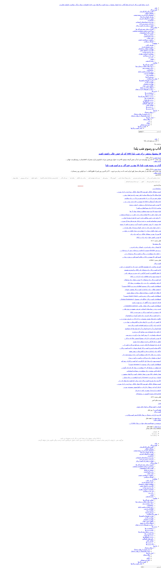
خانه (156, 8)
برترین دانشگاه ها (148, 101)
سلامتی (155, 63)
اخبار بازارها (150, 117)
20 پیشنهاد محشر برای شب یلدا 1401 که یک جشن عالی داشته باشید (130, 154)
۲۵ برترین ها (150, 109)
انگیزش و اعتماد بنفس (147, 50)
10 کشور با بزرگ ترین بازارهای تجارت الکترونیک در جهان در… (142, 322)
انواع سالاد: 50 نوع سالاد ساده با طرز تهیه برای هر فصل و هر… (142, 195)
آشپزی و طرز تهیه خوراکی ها (145, 29)
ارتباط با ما (154, 435)
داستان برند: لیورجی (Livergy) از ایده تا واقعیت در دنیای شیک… (141, 377)
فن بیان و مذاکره (148, 55)
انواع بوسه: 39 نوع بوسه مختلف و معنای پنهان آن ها (145, 211)
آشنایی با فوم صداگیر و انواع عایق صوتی (148, 407)
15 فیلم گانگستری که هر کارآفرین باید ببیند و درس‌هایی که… (142, 273)
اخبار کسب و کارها (136, 128)
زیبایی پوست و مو (148, 68)
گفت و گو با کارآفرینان (147, 11)
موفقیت (154, 43)
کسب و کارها (142, 126)
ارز (149, 121)
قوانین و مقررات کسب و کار (145, 25)
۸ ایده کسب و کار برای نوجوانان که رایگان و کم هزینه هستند (142, 270)
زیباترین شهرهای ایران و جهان (144, 89)
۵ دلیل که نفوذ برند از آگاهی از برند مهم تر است (146, 302)
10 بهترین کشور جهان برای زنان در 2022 (148, 237)
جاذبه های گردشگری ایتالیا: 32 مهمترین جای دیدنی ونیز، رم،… (142, 201)
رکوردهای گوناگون (148, 103)
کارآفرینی (151, 20)
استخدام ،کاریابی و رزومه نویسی (144, 15)
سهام (148, 123)
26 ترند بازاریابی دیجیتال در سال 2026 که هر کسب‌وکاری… (143, 415)
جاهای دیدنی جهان (148, 86)
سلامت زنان (150, 75)
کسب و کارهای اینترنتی (146, 18)
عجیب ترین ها (149, 94)
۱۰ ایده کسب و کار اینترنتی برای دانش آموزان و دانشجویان (143, 315)
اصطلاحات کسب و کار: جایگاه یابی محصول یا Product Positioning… (140, 299)
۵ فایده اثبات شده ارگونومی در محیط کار (148, 394)
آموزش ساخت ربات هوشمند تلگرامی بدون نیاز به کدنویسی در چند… (140, 267)
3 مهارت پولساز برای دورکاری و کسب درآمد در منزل (144, 358)
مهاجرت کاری (149, 82)
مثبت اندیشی (150, 61)
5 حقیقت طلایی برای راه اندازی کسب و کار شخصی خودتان (143, 289)
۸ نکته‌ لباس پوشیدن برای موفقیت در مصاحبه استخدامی (144, 371)
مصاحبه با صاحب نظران (146, 54)
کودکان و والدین (149, 41)
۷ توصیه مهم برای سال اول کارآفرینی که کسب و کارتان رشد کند (141, 361)
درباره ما (154, 433)
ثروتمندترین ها (149, 93)
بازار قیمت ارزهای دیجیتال (142, 114)
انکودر (142, 181)
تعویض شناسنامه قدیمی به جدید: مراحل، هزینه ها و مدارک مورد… (141, 221)
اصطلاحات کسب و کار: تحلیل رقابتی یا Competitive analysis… (142, 306)
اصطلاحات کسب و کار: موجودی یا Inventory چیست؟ (144, 364)
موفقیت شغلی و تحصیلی (146, 48)
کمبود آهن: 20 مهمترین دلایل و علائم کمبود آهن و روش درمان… (141, 257)
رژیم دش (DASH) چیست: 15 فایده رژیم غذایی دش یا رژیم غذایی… (140, 250)
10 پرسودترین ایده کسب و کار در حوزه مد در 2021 (145, 312)
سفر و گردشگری (152, 78)
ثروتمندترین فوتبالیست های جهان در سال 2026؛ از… (145, 423)
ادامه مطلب (157, 161)
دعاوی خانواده (34, 178)
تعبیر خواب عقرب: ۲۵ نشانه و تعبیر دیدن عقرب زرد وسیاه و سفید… (140, 214)
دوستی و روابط (149, 34)
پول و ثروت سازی (148, 52)
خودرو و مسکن (145, 124)
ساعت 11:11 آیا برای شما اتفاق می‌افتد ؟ (148, 208)
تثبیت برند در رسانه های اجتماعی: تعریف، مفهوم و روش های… (141, 309)
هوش (152, 59)
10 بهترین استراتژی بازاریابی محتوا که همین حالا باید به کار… (142, 338)
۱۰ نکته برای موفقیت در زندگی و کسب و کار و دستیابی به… (142, 254)
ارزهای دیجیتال (149, 112)
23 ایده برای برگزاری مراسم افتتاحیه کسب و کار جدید (144, 325)
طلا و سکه (146, 119)
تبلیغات (155, 431)
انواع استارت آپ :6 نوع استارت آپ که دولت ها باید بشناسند (143, 328)
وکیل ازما (72, 178)
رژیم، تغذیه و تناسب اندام (146, 71)
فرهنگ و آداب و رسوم (147, 87)
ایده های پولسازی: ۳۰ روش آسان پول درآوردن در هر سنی (143, 335)
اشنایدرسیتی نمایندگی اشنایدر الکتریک (49, 178)
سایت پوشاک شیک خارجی (124, 178)
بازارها (155, 110)
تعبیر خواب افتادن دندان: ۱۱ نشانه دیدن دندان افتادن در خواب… (141, 231)
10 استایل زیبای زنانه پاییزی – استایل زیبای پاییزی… (145, 247)
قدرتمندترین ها (149, 98)
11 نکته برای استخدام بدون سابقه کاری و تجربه (146, 332)
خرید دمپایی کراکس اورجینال (153, 181)
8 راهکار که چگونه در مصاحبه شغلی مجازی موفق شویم (144, 293)
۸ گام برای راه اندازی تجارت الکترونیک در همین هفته (145, 351)
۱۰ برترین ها (150, 107)
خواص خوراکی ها (148, 64)
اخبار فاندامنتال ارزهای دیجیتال (140, 116)
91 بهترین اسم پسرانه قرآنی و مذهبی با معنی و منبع (145, 205)
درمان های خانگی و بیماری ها (145, 66)
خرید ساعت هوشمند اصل (94, 178)
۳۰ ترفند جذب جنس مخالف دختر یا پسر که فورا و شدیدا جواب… (141, 218)
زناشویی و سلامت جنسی (146, 40)
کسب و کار (153, 10)
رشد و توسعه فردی (148, 47)
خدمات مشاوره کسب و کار (153, 178)
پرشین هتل (105, 178)
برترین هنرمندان (149, 100)
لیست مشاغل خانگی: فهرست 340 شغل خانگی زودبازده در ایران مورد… (139, 192)
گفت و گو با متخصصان (147, 32)
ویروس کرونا (149, 77)
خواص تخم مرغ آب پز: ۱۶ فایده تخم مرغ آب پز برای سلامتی (142, 198)
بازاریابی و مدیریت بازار (146, 24)
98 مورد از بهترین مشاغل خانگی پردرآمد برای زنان (145, 234)
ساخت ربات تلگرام (81, 178)
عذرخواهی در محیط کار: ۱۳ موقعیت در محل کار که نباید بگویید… (141, 367)
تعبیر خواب (150, 38)
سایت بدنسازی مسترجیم (139, 178)
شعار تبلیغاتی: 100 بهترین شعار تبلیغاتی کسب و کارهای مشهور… (141, 374)
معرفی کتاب (150, 45)
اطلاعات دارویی (149, 73)
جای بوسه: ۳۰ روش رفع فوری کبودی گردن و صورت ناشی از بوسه (140, 224)
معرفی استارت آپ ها (147, 17)
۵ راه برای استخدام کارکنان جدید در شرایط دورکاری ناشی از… (141, 345)
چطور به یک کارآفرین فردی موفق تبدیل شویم (147, 341)
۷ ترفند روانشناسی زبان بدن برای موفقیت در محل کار (144, 283)
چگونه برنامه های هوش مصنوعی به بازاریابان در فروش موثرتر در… (140, 319)
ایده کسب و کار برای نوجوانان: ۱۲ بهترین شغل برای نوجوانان (142, 280)
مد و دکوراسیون (149, 36)
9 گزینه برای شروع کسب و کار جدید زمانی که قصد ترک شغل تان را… (139, 381)
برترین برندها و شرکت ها (146, 96)
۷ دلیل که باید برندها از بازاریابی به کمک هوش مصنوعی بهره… (142, 387)
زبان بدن (151, 57)
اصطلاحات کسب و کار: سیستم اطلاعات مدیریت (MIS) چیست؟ (141, 286)
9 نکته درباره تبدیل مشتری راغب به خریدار (148, 390)
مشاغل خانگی (149, 13)
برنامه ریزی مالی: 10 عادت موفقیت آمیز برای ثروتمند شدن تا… (141, 354)
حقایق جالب (150, 105)
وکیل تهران (15, 178)
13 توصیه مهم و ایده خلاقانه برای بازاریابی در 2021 (145, 276)
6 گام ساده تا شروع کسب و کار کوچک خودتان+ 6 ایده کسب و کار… (140, 348)
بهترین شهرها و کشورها (146, 80)
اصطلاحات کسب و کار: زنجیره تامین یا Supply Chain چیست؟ (142, 296)
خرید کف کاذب (64, 178)
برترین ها (154, 91)
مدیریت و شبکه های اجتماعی (145, 22)
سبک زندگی (153, 27)
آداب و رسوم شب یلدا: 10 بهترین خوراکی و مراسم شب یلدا (133, 165)
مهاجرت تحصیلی (148, 84)
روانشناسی (150, 70)
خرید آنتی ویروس (25, 178)
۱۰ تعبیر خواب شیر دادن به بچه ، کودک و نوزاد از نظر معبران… (142, 227)
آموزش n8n (113, 178)
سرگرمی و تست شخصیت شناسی (143, 31)
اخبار (159, 403)
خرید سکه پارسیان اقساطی (132, 181)
